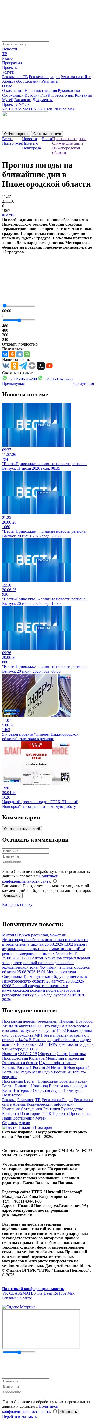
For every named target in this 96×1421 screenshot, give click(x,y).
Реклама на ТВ (15, 77)
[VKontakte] (5, 354)
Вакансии (22, 100)
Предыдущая (13, 383)
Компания (11, 1109)
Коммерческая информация (50, 1104)
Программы (12, 1081)
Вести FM (10, 1072)
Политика (77, 1053)
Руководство (69, 90)
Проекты (10, 67)
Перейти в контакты (20, 1416)
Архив (24, 1123)
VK (5, 109)
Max (71, 109)
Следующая (83, 383)
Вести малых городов (68, 1086)
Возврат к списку (17, 904)
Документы (43, 100)
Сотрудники (13, 95)
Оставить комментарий (22, 829)
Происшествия (15, 1058)
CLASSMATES (22, 109)
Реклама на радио (44, 77)
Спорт (62, 1053)
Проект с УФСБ (16, 104)
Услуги (8, 72)
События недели (73, 1081)
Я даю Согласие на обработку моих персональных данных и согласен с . (46, 876)
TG (39, 109)
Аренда (19, 1104)
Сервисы (10, 1123)
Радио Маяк (30, 1072)
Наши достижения (41, 90)
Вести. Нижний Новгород (25, 1086)
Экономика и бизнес (20, 1063)
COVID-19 (27, 1053)
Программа (12, 63)
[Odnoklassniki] (12, 354)
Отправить (12, 895)
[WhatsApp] (27, 354)
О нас (7, 86)
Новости (9, 49)
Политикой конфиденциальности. (33, 1289)
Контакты (83, 95)
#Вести (8, 215)
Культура (37, 1058)
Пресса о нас (62, 95)
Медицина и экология (65, 1058)
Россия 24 (41, 1067)
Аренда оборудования (21, 81)
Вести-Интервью (17, 1090)
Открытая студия (47, 1090)
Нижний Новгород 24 (70, 1067)
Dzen (48, 109)
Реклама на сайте (76, 77)
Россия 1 (24, 1067)
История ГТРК (37, 95)
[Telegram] (19, 354)
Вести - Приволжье (41, 1081)
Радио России (54, 1072)
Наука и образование (57, 1063)
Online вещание (16, 134)
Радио (7, 58)
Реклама (9, 1100)
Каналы (9, 1067)
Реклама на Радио (57, 1100)
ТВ (4, 53)
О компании (13, 90)
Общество (47, 1053)
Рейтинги (49, 81)
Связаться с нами (47, 134)
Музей (7, 100)
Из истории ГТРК (35, 1113)
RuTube (59, 109)
